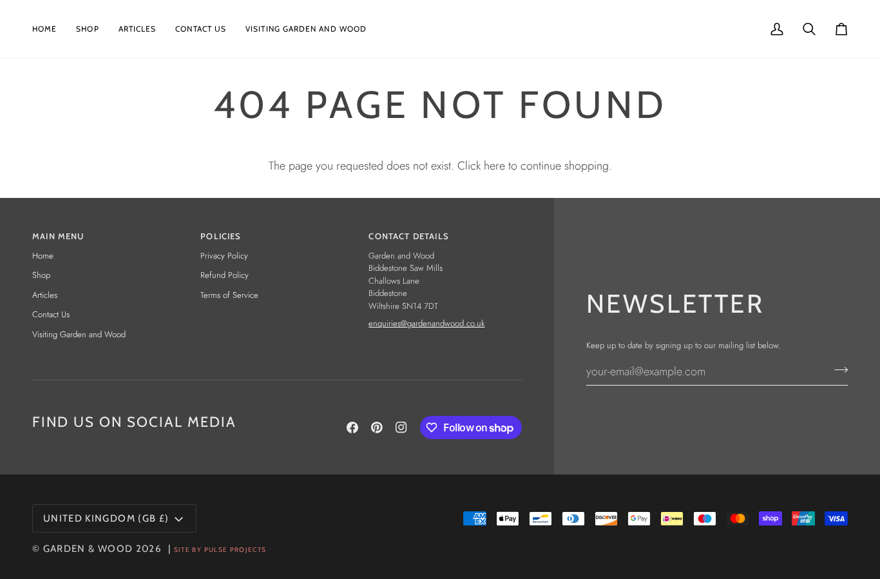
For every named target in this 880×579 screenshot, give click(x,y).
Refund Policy (224, 275)
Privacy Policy (224, 256)
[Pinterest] (377, 427)
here (494, 165)
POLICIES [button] (220, 236)
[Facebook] (352, 427)
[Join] (837, 369)
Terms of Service (229, 295)
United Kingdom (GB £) (106, 518)
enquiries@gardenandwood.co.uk (426, 323)
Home (42, 256)
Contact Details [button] (408, 236)
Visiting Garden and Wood (79, 334)
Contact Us (51, 314)
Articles (44, 295)
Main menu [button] (58, 236)
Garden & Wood (88, 548)
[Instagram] (401, 427)
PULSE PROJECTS (235, 549)
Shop (41, 275)
